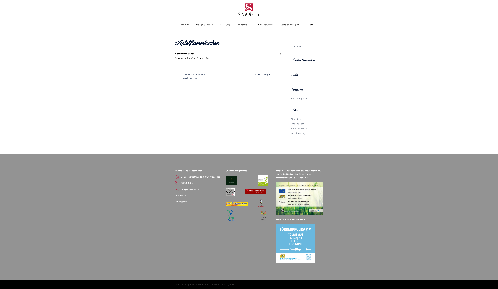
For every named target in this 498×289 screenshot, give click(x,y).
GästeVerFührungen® (290, 25)
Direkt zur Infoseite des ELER (290, 219)
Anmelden (296, 119)
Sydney (230, 284)
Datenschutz (181, 201)
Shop (228, 25)
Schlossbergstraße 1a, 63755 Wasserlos (200, 176)
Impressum (180, 195)
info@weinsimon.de (190, 189)
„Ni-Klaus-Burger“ (262, 74)
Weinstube (242, 25)
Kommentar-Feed (299, 128)
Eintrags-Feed (298, 123)
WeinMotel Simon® (265, 25)
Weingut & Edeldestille (205, 25)
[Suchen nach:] (306, 46)
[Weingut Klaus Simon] (249, 10)
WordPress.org (298, 133)
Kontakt (309, 25)
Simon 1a (185, 25)
